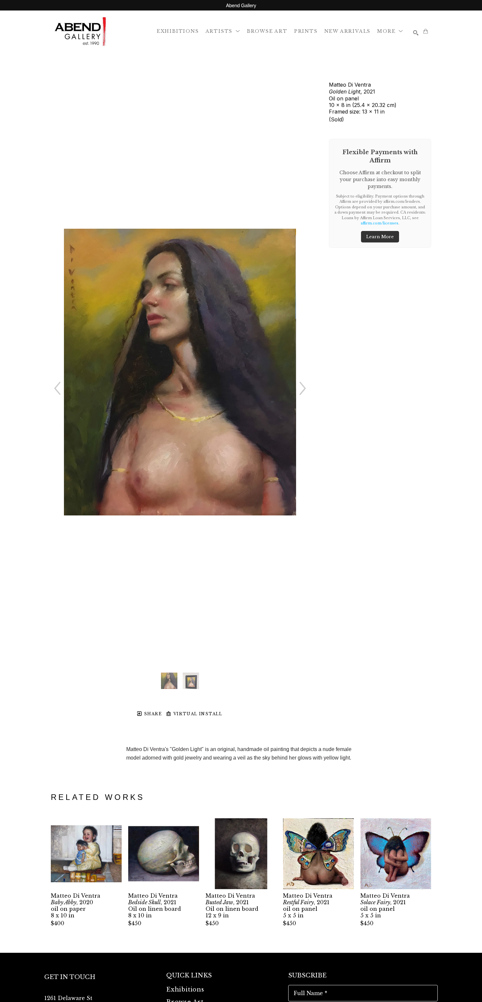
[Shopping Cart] (425, 31)
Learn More (380, 237)
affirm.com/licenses (379, 223)
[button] (223, 31)
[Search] (415, 32)
